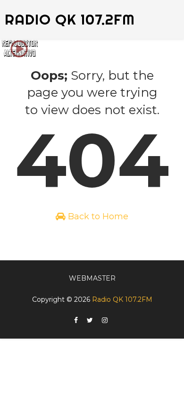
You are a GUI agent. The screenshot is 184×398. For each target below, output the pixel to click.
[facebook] (76, 320)
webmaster (92, 278)
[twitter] (89, 320)
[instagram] (105, 320)
